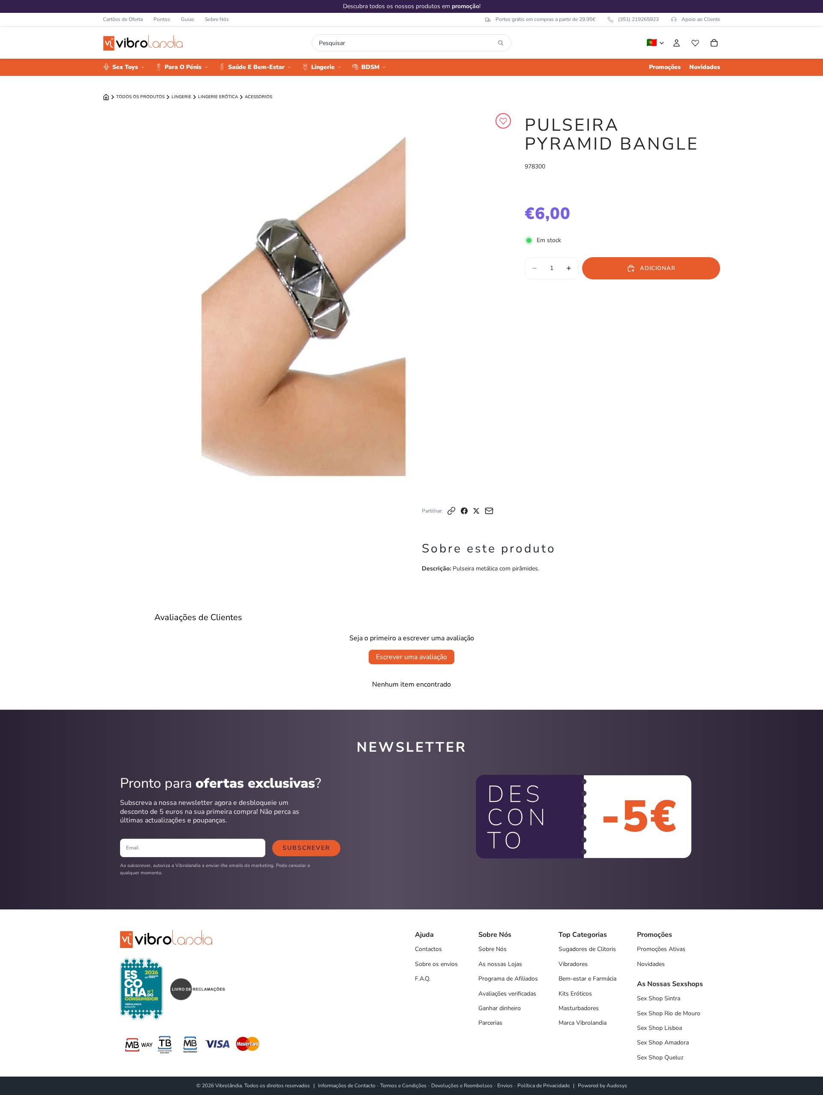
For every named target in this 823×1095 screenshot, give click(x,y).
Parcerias (490, 1023)
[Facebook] (464, 510)
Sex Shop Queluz (660, 1057)
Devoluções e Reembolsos (462, 1085)
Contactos (428, 949)
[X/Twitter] (476, 510)
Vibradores (573, 964)
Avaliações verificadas (507, 994)
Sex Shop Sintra (658, 998)
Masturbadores (579, 1008)
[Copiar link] (451, 511)
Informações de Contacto (346, 1085)
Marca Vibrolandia (583, 1023)
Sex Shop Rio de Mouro (668, 1013)
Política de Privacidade (543, 1085)
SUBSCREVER (306, 848)
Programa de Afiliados (508, 979)
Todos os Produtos (140, 97)
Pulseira (463, 568)
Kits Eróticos (575, 994)
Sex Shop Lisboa (659, 1028)
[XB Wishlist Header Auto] (695, 42)
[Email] (489, 511)
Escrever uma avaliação (411, 657)
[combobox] (406, 43)
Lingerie (181, 97)
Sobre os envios (436, 964)
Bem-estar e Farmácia (587, 979)
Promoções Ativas (661, 949)
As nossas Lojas (500, 964)
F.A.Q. (422, 979)
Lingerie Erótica (218, 97)
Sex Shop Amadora (663, 1042)
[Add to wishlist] (503, 121)
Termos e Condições (403, 1085)
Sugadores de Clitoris (587, 949)
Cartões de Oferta (123, 19)
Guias (187, 19)
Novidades (651, 964)
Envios (505, 1085)
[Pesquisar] (501, 43)
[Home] (106, 97)
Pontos (161, 19)
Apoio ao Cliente (701, 19)
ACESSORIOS (258, 97)
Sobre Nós (217, 19)
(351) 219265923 (638, 19)
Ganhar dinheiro (499, 1008)
